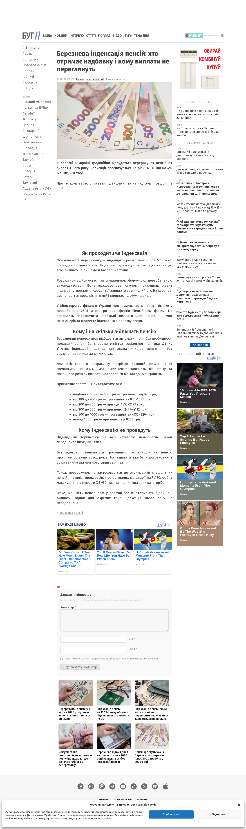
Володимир (31, 59)
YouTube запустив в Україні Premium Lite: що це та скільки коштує (197, 132)
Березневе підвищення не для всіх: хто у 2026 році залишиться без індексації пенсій (112, 757)
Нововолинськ (34, 65)
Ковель (28, 71)
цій (100, 818)
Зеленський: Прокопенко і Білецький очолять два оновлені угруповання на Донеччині (199, 333)
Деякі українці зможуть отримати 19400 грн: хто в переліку (199, 171)
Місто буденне (33, 154)
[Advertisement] (123, 13)
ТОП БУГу (30, 119)
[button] (239, 804)
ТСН (60, 188)
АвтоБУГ (29, 113)
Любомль (30, 82)
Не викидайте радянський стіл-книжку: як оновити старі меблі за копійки (198, 114)
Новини (60, 36)
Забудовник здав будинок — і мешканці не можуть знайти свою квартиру (196, 263)
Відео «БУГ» (122, 36)
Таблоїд (29, 160)
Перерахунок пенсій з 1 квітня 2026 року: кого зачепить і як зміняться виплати (75, 713)
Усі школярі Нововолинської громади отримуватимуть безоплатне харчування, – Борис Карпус (199, 227)
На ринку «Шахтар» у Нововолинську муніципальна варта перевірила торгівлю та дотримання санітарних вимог (197, 188)
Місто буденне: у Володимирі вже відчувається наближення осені (198, 315)
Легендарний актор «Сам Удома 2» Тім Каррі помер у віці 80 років (199, 279)
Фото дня (30, 148)
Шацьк (28, 88)
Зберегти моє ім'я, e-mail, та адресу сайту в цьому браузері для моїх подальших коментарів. (111, 658)
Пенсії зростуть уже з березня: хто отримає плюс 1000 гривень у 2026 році (149, 757)
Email (132, 649)
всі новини (200, 345)
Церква (28, 125)
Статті (91, 36)
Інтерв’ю (77, 36)
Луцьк (27, 54)
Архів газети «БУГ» (37, 188)
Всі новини (31, 48)
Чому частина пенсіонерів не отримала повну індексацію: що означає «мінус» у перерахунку (76, 758)
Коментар (68, 607)
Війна (47, 36)
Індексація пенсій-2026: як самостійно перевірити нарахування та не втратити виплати (151, 713)
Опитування (32, 142)
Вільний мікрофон (37, 102)
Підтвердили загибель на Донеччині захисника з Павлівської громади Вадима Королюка (196, 296)
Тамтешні (30, 183)
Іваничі (28, 77)
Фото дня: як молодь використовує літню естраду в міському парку (197, 246)
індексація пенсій (95, 79)
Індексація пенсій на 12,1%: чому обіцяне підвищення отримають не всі (113, 713)
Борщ (27, 165)
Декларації (31, 131)
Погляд (104, 36)
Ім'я (131, 639)
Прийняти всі (171, 814)
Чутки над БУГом (35, 108)
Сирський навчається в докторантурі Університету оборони (195, 155)
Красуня (29, 171)
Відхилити (218, 814)
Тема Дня (141, 36)
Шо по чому (32, 137)
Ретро (27, 177)
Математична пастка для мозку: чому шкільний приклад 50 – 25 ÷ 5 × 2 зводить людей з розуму (199, 207)
